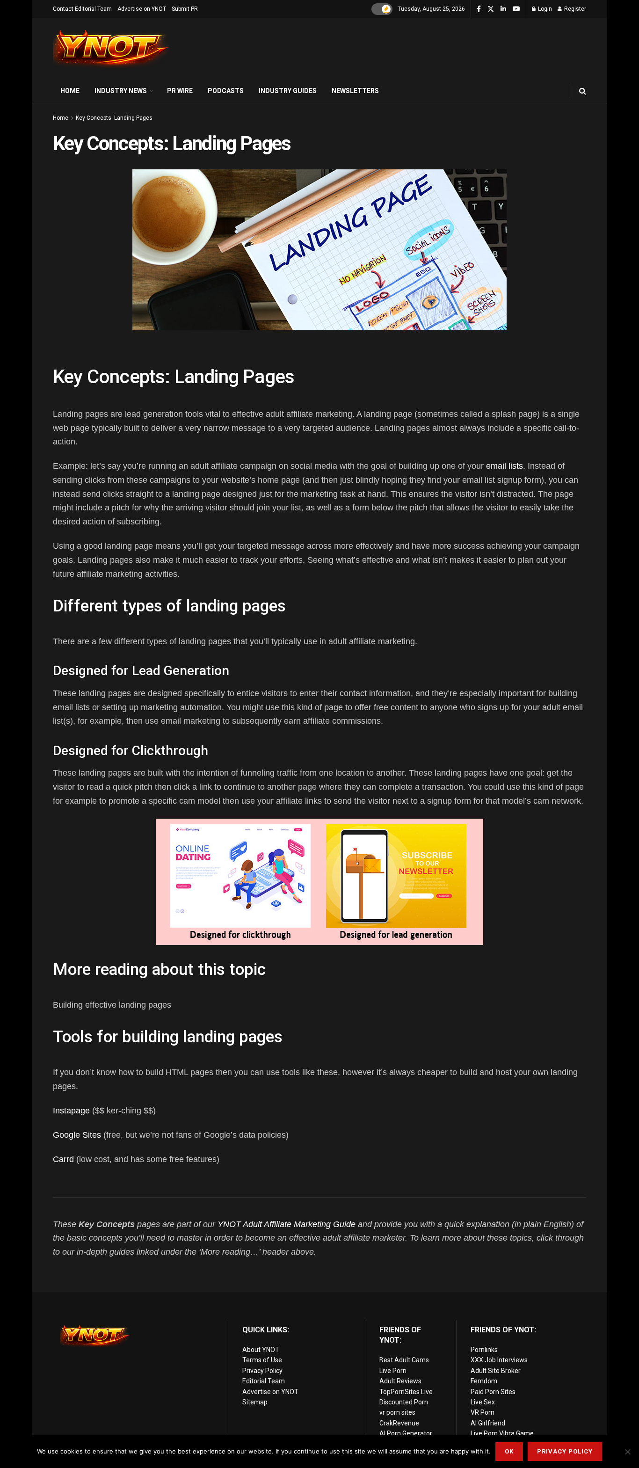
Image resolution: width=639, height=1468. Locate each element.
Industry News (120, 90)
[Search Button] (582, 91)
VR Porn (482, 1412)
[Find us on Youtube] (516, 9)
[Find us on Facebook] (479, 9)
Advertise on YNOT (141, 9)
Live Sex (483, 1402)
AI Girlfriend (488, 1423)
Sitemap (255, 1402)
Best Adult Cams (404, 1360)
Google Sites (77, 1135)
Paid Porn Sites (493, 1391)
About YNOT (260, 1349)
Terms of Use (262, 1360)
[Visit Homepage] (111, 49)
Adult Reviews (400, 1381)
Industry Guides (288, 90)
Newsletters (355, 90)
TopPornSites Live (406, 1391)
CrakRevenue (399, 1423)
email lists (504, 466)
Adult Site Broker (496, 1370)
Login (544, 9)
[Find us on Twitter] (490, 9)
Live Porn (393, 1370)
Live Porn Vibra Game (502, 1433)
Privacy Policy (262, 1370)
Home (70, 90)
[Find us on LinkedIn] (503, 9)
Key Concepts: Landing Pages (114, 118)
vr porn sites (397, 1412)
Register (574, 9)
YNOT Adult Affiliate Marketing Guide (287, 1224)
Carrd (63, 1159)
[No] (627, 1451)
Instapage (71, 1110)
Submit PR (185, 9)
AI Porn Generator (405, 1433)
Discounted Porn (403, 1402)
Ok (509, 1451)
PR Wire (180, 90)
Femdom (484, 1381)
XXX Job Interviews (499, 1360)
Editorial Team (263, 1381)
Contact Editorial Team (82, 9)
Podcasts (226, 90)
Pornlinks (484, 1349)
